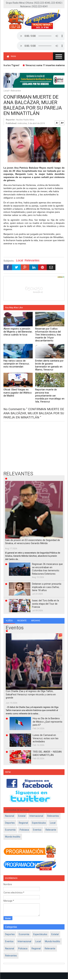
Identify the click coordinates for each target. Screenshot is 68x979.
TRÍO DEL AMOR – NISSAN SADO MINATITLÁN (47, 753)
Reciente (22, 620)
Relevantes (15, 90)
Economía (10, 829)
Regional (23, 822)
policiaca (24, 829)
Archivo (35, 620)
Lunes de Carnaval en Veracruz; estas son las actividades (45, 738)
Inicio (13, 56)
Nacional (9, 816)
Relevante (51, 829)
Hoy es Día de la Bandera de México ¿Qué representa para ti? (47, 721)
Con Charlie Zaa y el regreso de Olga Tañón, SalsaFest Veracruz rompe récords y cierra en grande (31, 694)
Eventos (37, 829)
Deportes (10, 822)
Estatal (21, 816)
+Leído (9, 620)
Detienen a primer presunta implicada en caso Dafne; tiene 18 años (46, 587)
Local (6, 90)
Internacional (36, 816)
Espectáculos (39, 822)
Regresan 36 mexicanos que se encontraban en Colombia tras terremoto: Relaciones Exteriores (47, 569)
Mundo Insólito (12, 836)
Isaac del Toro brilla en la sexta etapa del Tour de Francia (45, 603)
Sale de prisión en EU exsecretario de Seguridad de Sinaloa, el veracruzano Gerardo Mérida (32, 542)
